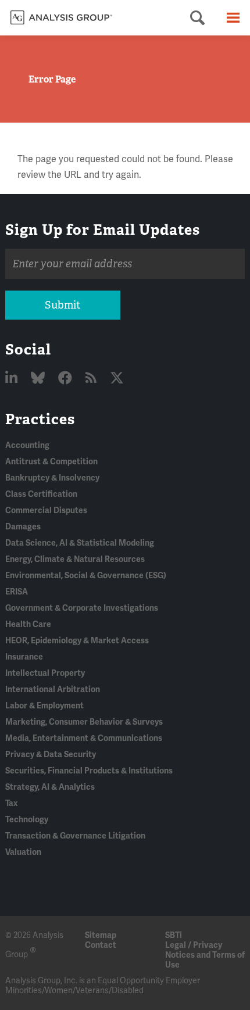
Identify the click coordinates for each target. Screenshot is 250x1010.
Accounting (27, 445)
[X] (117, 378)
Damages (23, 527)
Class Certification (41, 494)
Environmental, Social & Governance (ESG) (85, 576)
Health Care (28, 624)
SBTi (173, 935)
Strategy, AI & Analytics (50, 787)
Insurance (24, 657)
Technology (26, 820)
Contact (100, 945)
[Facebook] (66, 378)
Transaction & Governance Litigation (75, 836)
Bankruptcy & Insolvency (52, 478)
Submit (62, 305)
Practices (40, 419)
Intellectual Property (45, 673)
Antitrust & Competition (51, 462)
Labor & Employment (44, 706)
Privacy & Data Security (50, 755)
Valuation (23, 852)
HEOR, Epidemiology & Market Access (77, 641)
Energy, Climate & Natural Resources (75, 559)
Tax (11, 803)
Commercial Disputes (46, 510)
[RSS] (92, 378)
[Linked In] (12, 378)
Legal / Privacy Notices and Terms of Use (205, 955)
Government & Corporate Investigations (81, 608)
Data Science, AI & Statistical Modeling (79, 543)
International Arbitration (52, 689)
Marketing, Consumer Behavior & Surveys (84, 722)
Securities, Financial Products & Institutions (89, 771)
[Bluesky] (39, 378)
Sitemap (100, 935)
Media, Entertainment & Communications (83, 738)
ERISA (16, 592)
